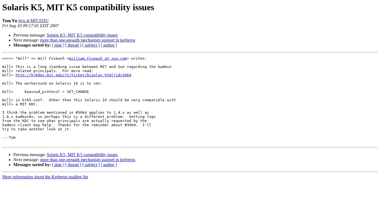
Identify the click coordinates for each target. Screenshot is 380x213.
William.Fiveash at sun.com (98, 58)
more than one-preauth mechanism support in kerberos (87, 40)
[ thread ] (73, 45)
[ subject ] (91, 45)
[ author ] (109, 45)
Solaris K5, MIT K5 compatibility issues (82, 35)
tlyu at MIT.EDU (33, 20)
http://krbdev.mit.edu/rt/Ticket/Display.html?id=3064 (73, 75)
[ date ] (58, 45)
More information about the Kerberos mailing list (45, 176)
